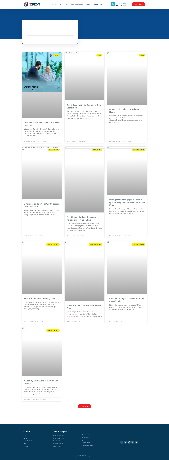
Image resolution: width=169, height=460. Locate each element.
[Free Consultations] (113, 4)
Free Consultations (121, 3)
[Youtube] (136, 442)
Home (54, 4)
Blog (88, 4)
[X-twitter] (132, 442)
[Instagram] (129, 442)
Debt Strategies (77, 4)
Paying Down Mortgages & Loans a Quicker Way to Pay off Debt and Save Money (127, 202)
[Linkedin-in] (125, 442)
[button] (84, 406)
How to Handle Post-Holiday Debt (39, 298)
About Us (63, 4)
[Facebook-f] (121, 442)
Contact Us (97, 4)
